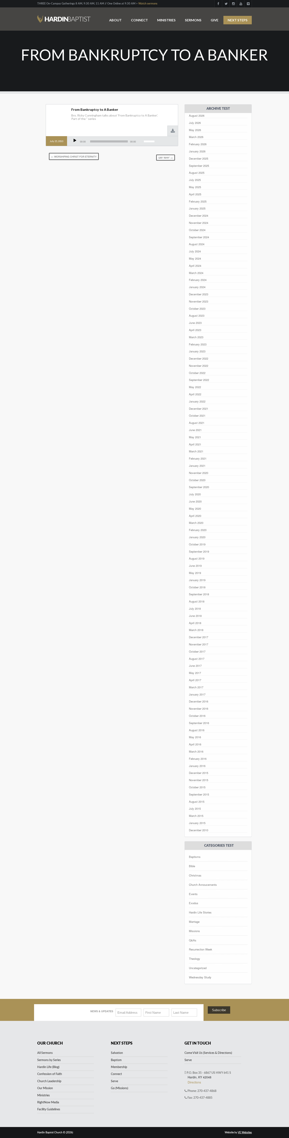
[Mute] (140, 140)
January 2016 (197, 766)
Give (214, 20)
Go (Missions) (119, 1088)
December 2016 (198, 701)
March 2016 (196, 751)
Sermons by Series (49, 1060)
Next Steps (238, 20)
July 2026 (195, 123)
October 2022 (197, 373)
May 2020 (195, 509)
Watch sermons (147, 3)
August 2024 (196, 244)
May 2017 (195, 673)
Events (193, 894)
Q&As (192, 940)
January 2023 (197, 351)
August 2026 (196, 116)
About (115, 20)
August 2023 (196, 316)
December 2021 (198, 409)
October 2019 (197, 544)
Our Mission (45, 1088)
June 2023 (195, 323)
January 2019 (197, 580)
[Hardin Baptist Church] (64, 16)
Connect (139, 20)
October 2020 (197, 480)
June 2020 (195, 501)
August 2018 (196, 601)
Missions (194, 931)
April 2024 (195, 266)
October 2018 (197, 587)
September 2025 (199, 166)
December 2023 (198, 294)
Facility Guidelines (48, 1109)
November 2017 (198, 644)
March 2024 (196, 273)
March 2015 (196, 816)
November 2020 (198, 473)
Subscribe (219, 1010)
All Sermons (45, 1053)
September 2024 (199, 237)
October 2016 (197, 716)
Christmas (195, 875)
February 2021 (197, 458)
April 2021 (195, 444)
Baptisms (195, 857)
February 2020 (197, 530)
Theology (194, 959)
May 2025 (195, 187)
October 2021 (197, 416)
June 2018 (195, 616)
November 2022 (198, 366)
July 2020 (195, 494)
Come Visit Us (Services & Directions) (208, 1053)
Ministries (166, 20)
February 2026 (197, 144)
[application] (114, 141)
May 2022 (195, 387)
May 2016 (195, 737)
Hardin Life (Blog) (48, 1067)
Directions (194, 1082)
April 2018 (195, 623)
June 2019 (195, 566)
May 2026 (195, 130)
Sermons (193, 20)
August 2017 (196, 659)
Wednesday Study (200, 977)
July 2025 (195, 180)
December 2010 (198, 830)
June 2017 (195, 666)
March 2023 (196, 337)
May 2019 (195, 573)
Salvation (117, 1053)
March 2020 (196, 523)
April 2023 (195, 330)
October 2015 (197, 787)
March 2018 (196, 630)
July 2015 (195, 809)
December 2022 (198, 358)
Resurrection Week (200, 949)
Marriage (194, 922)
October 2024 (197, 230)
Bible (192, 866)
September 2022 (199, 380)
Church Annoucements (203, 885)
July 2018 (195, 609)
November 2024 (198, 223)
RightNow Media (48, 1102)
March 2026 (196, 137)
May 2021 (195, 437)
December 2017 (198, 637)
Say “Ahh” (165, 157)
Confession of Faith (49, 1074)
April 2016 (195, 744)
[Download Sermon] (173, 131)
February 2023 (197, 344)
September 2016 (199, 723)
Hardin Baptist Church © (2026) (55, 1132)
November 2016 (198, 709)
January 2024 (197, 287)
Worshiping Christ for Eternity (73, 156)
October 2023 (197, 309)
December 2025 (198, 158)
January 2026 (197, 151)
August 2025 (196, 173)
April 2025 (195, 194)
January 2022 (197, 401)
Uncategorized (197, 968)
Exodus (193, 903)
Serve (114, 1081)
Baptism (116, 1060)
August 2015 (196, 802)
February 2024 (197, 280)
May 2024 (195, 258)
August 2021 (196, 423)
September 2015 (199, 794)
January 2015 (197, 823)
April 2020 (195, 516)
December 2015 (198, 773)
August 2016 (196, 730)
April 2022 (195, 394)
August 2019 (196, 558)
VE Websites (245, 1132)
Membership (119, 1067)
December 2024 (198, 216)
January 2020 (197, 537)
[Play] (75, 140)
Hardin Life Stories (200, 912)
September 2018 (199, 594)
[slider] (150, 141)
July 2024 (195, 251)
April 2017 (195, 680)
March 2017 (196, 687)
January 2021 (197, 466)
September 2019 (199, 551)
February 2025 (197, 201)
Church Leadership (49, 1081)
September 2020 (199, 487)
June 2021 (195, 430)
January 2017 (197, 694)
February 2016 (197, 759)
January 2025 (197, 208)
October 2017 (197, 651)
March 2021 (196, 451)
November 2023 (198, 301)
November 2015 (198, 780)
